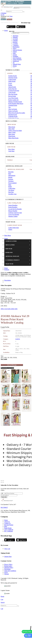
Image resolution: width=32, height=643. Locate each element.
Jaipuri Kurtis (12, 87)
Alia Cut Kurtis (12, 109)
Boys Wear (11, 149)
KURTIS (10, 73)
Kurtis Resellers (12, 207)
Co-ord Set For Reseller (15, 209)
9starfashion (16, 47)
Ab (13, 62)
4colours (15, 42)
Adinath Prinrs (17, 64)
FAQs (6, 572)
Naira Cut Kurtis (13, 111)
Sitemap (6, 574)
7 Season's (15, 45)
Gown (10, 83)
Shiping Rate (8, 556)
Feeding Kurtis (12, 76)
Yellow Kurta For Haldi (15, 130)
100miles (15, 37)
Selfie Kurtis (11, 81)
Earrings (10, 179)
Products (6, 269)
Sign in (15, 3)
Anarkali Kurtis (12, 105)
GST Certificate (8, 529)
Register (20, 3)
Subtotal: (3, 18)
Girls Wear (11, 151)
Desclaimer (7, 569)
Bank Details (8, 528)
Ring (9, 173)
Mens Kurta (11, 127)
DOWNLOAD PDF (8, 368)
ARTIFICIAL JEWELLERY (15, 169)
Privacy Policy (8, 564)
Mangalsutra (11, 175)
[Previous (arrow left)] (1, 482)
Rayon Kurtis (12, 96)
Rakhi (10, 186)
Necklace (11, 181)
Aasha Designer (17, 59)
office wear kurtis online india (9, 309)
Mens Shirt (11, 128)
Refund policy (8, 566)
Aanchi (15, 54)
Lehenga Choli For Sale (15, 212)
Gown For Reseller (13, 214)
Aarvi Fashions (17, 58)
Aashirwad (16, 61)
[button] (16, 641)
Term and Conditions (10, 570)
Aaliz (14, 53)
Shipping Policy (8, 567)
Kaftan (10, 85)
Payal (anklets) (12, 183)
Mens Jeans (11, 134)
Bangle (10, 177)
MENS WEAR (11, 124)
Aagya (14, 48)
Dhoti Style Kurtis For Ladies (16, 113)
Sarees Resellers (12, 205)
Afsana (15, 66)
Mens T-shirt (11, 132)
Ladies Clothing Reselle (14, 203)
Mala (9, 185)
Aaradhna (15, 56)
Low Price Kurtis (13, 98)
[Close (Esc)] (1, 480)
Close (10, 16)
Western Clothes (13, 216)
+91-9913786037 (7, 1)
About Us (7, 521)
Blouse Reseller (12, 211)
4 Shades (15, 40)
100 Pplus (15, 35)
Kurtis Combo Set (13, 100)
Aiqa (14, 67)
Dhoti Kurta (11, 136)
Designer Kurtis (12, 77)
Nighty (10, 229)
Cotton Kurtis (12, 79)
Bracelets (11, 172)
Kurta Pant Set (12, 88)
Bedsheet (10, 160)
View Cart (3, 19)
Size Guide (4, 359)
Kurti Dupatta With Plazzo (15, 103)
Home (6, 30)
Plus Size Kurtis (12, 94)
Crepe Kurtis (12, 92)
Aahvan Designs (17, 50)
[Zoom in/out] (3, 480)
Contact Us (10, 3)
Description (7, 280)
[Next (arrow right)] (3, 482)
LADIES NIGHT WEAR (14, 225)
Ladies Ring (11, 188)
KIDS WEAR (11, 147)
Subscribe (4, 497)
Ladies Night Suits (13, 227)
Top (9, 107)
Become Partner (8, 525)
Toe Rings (11, 190)
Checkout (9, 19)
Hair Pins (11, 192)
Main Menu (7, 235)
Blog (5, 526)
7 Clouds (15, 43)
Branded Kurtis (12, 114)
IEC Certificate (8, 531)
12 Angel (15, 39)
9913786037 (4, 507)
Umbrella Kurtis (12, 116)
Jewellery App (12, 194)
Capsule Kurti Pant (13, 90)
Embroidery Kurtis (13, 118)
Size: (2, 356)
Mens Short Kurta (13, 138)
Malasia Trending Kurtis (15, 101)
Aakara (15, 51)
